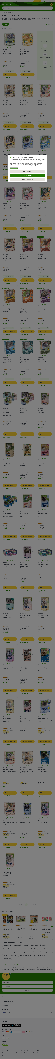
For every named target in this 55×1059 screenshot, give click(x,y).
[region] (27, 168)
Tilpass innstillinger (27, 171)
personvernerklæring (14, 168)
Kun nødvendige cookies (27, 179)
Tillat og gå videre (28, 175)
